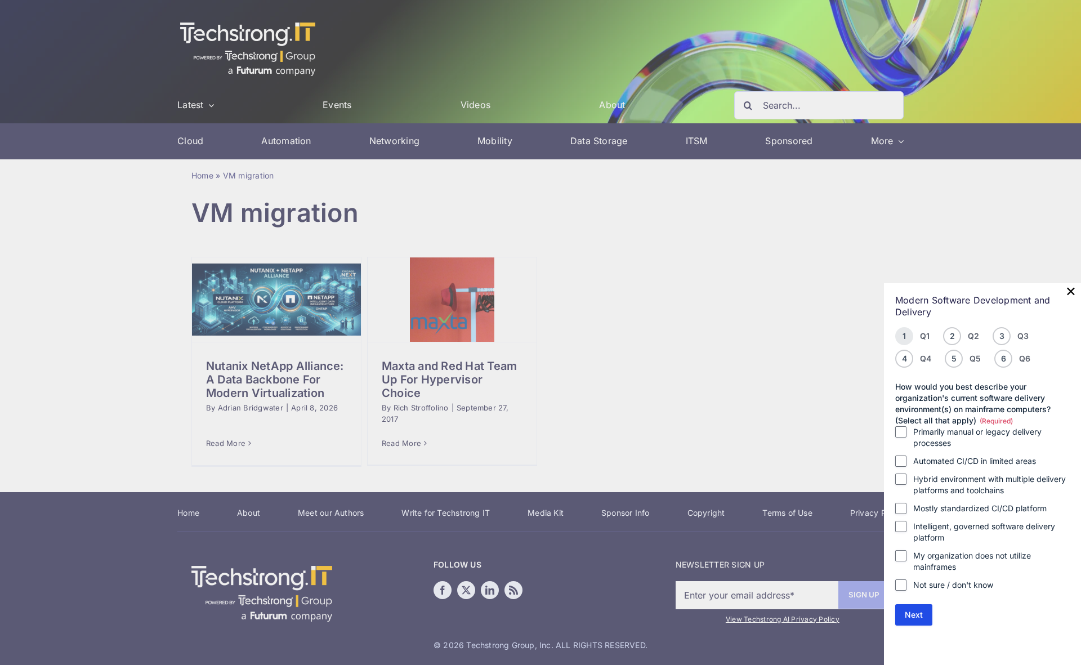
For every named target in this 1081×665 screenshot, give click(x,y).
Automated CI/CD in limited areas (974, 461)
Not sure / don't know (953, 585)
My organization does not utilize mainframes (972, 561)
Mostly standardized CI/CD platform (980, 508)
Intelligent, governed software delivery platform (984, 531)
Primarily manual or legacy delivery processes (977, 437)
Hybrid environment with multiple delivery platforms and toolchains (989, 484)
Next (914, 614)
